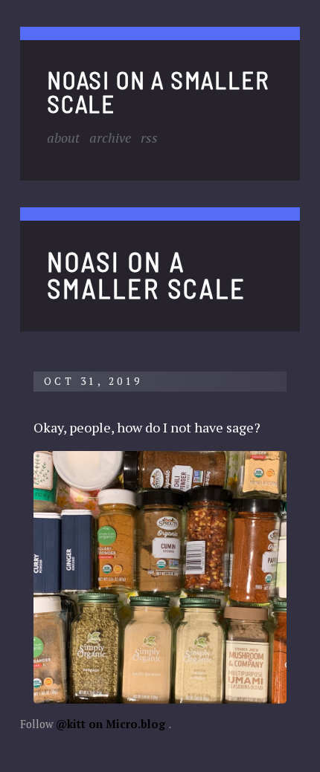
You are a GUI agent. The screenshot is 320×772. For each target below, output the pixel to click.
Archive (110, 137)
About (63, 137)
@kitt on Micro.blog (110, 724)
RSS (149, 137)
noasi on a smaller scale (158, 91)
